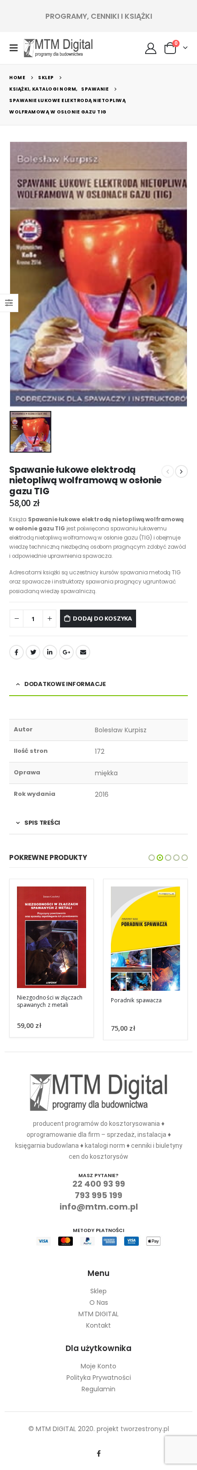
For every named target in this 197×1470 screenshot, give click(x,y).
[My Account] (150, 48)
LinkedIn (50, 652)
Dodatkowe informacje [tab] (65, 684)
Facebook (16, 652)
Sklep (98, 1291)
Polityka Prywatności (98, 1377)
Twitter (33, 652)
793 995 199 (98, 1195)
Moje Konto (98, 1366)
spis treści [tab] (42, 822)
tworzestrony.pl (144, 1428)
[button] (152, 857)
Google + (66, 652)
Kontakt (98, 1325)
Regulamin (98, 1389)
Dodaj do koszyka (102, 618)
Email (83, 652)
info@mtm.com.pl (99, 1206)
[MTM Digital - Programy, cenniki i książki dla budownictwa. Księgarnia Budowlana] (58, 48)
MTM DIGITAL (98, 1314)
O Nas (98, 1302)
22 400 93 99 (98, 1183)
